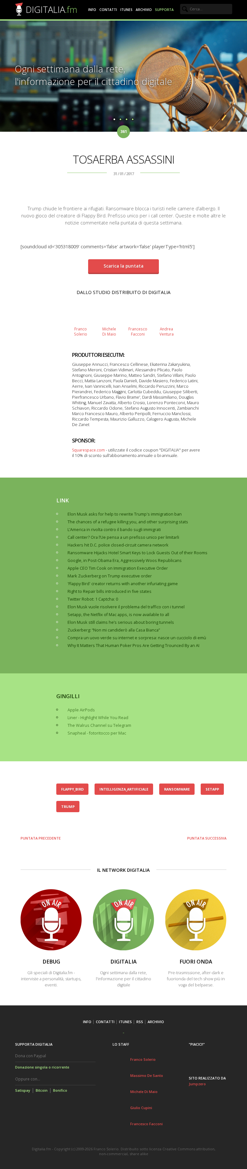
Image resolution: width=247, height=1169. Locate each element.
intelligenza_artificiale (123, 789)
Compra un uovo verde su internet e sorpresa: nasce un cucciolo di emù (137, 638)
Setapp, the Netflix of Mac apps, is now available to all (118, 614)
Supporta (164, 9)
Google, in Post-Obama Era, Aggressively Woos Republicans (125, 560)
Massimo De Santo (146, 1075)
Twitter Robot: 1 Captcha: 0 (93, 599)
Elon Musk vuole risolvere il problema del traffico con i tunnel (126, 607)
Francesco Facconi (146, 1123)
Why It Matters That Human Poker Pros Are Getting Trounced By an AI (133, 645)
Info (92, 9)
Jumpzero (197, 1083)
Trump (68, 806)
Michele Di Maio (144, 1091)
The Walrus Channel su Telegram (99, 725)
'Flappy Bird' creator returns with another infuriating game (123, 583)
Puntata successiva (206, 838)
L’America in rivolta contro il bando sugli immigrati (114, 529)
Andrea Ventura (167, 331)
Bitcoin (42, 1090)
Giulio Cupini (141, 1107)
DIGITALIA (51, 9)
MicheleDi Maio (109, 331)
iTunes (126, 9)
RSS (139, 1021)
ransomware (177, 789)
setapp (212, 789)
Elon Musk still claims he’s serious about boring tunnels (121, 622)
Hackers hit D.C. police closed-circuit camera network (118, 545)
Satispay (22, 1090)
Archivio (144, 9)
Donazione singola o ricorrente (42, 1067)
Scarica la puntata (123, 266)
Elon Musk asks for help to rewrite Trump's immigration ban (125, 514)
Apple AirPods (81, 710)
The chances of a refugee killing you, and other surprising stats (128, 522)
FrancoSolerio (80, 331)
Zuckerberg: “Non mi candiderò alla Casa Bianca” (114, 630)
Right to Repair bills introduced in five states (109, 591)
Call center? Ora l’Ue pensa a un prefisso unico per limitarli (123, 537)
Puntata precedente (41, 838)
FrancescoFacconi (137, 331)
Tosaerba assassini (123, 159)
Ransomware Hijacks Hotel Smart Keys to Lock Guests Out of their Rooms (137, 553)
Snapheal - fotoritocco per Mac (97, 733)
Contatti (108, 9)
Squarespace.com (88, 450)
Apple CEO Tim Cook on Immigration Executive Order (118, 568)
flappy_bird (72, 789)
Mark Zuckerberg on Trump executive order (110, 576)
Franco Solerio (143, 1059)
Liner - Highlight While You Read (98, 717)
